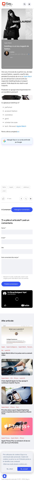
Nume (3, 228)
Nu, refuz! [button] (10, 469)
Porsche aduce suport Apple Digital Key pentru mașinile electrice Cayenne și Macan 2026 (16, 412)
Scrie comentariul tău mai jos (10, 257)
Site (2, 247)
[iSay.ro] (7, 4)
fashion (4, 187)
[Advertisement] (17, 164)
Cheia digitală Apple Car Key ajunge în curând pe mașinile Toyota (14, 382)
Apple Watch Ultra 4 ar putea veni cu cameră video (16, 354)
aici (18, 132)
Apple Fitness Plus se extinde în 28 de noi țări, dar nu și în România (15, 442)
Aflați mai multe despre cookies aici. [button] (15, 464)
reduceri (18, 187)
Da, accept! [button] (24, 469)
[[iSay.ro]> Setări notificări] (4, 476)
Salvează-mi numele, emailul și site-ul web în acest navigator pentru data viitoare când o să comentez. (16, 277)
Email (3, 238)
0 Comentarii (6, 210)
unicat (3, 191)
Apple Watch (28, 76)
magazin (11, 187)
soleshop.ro (26, 187)
